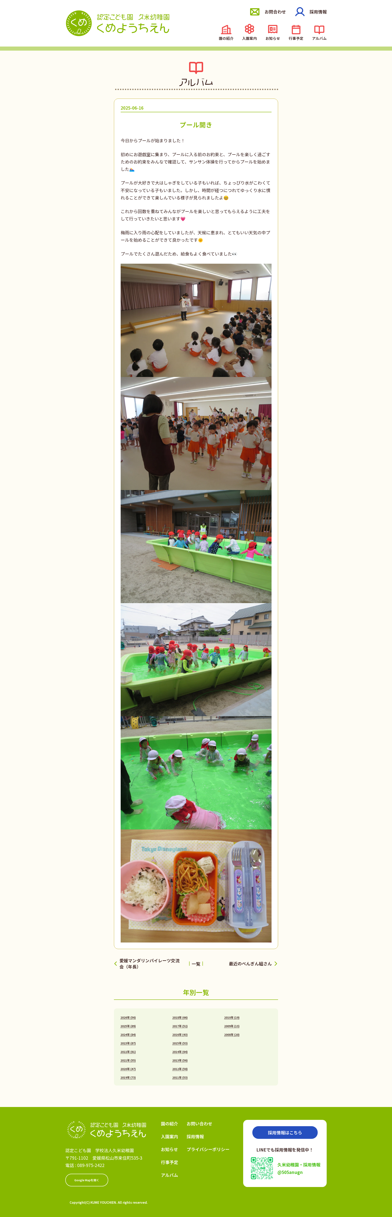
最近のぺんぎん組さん (250, 964)
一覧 (196, 963)
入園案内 (249, 38)
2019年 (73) (128, 1077)
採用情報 (318, 12)
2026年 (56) (128, 1017)
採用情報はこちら (285, 1132)
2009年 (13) (231, 1026)
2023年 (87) (128, 1043)
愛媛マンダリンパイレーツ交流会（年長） (149, 963)
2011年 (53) (180, 1077)
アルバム (319, 38)
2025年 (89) (128, 1026)
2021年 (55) (128, 1060)
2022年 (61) (128, 1052)
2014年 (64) (180, 1052)
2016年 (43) (180, 1035)
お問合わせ (275, 12)
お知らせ (272, 38)
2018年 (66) (180, 1017)
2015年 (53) (180, 1043)
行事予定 (296, 38)
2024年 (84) (128, 1035)
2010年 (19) (231, 1017)
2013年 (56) (180, 1060)
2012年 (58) (180, 1069)
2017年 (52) (180, 1026)
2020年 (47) (128, 1069)
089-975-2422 (91, 1165)
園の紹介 (226, 38)
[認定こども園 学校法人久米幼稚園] (117, 23)
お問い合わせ (199, 1123)
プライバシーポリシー (208, 1149)
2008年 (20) (231, 1035)
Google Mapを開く (86, 1180)
